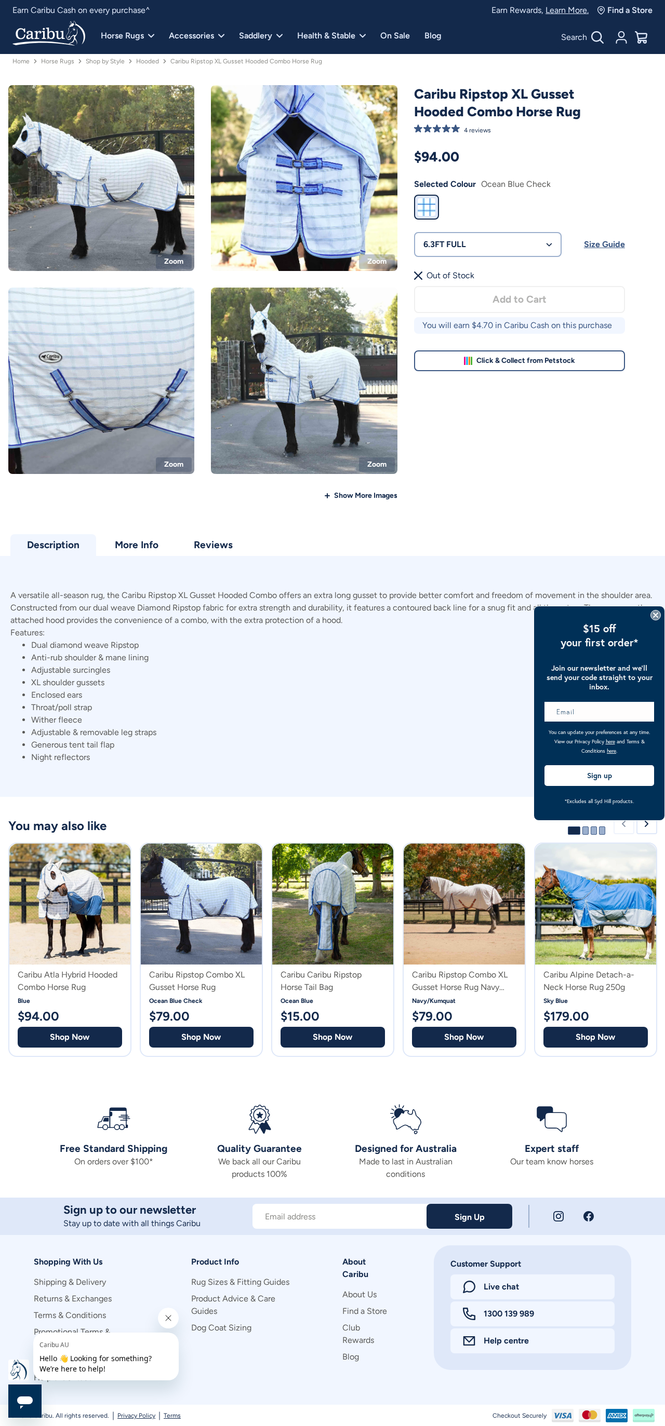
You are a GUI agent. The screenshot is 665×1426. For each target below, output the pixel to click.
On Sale (395, 35)
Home (21, 61)
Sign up (599, 775)
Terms (172, 1415)
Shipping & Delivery (70, 1282)
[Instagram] (558, 1216)
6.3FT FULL (444, 244)
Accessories (191, 35)
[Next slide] (646, 823)
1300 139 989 (509, 1314)
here (610, 741)
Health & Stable (326, 35)
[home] (48, 34)
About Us (359, 1294)
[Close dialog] (655, 615)
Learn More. (567, 10)
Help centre (506, 1341)
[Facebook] (589, 1216)
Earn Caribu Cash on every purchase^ (81, 10)
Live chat (501, 1287)
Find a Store (630, 10)
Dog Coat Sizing (221, 1328)
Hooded (147, 61)
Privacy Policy (136, 1415)
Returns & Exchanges (73, 1298)
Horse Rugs (122, 35)
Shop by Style (105, 61)
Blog (433, 35)
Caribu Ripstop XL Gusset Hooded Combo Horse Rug (246, 61)
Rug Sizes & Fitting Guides (240, 1282)
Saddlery (255, 35)
